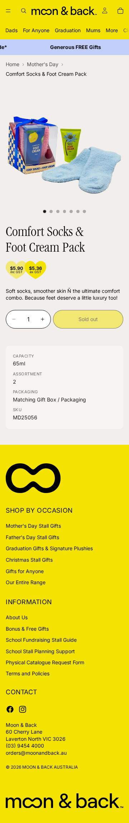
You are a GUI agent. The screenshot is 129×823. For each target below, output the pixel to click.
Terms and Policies (27, 673)
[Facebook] (10, 709)
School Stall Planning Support (40, 651)
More (112, 30)
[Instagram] (22, 709)
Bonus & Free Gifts (27, 628)
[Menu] (8, 11)
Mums (93, 30)
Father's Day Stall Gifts (32, 537)
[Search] (24, 11)
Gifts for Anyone (25, 571)
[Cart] (120, 11)
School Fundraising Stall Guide (41, 640)
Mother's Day (42, 64)
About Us (17, 617)
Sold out (88, 319)
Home (12, 64)
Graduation (68, 30)
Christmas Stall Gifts (29, 560)
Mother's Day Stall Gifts (33, 526)
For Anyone (36, 30)
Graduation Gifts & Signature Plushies (49, 548)
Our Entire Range (26, 582)
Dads (11, 30)
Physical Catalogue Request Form (45, 662)
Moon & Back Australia (50, 766)
